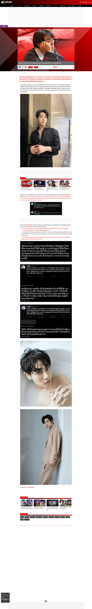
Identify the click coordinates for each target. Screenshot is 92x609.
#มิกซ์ (22, 519)
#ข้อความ (62, 517)
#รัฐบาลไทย (51, 517)
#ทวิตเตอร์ (32, 517)
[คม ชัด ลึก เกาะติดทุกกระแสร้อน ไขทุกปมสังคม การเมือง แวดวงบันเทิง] (46, 2)
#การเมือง (45, 517)
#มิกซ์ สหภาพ (39, 517)
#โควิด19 (27, 517)
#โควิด (22, 517)
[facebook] (80, 2)
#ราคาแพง (27, 519)
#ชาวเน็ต (57, 517)
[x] (83, 2)
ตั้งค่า (5, 601)
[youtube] (86, 2)
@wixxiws (65, 195)
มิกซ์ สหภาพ (29, 225)
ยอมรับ (5, 599)
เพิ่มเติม (3, 597)
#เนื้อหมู (67, 517)
